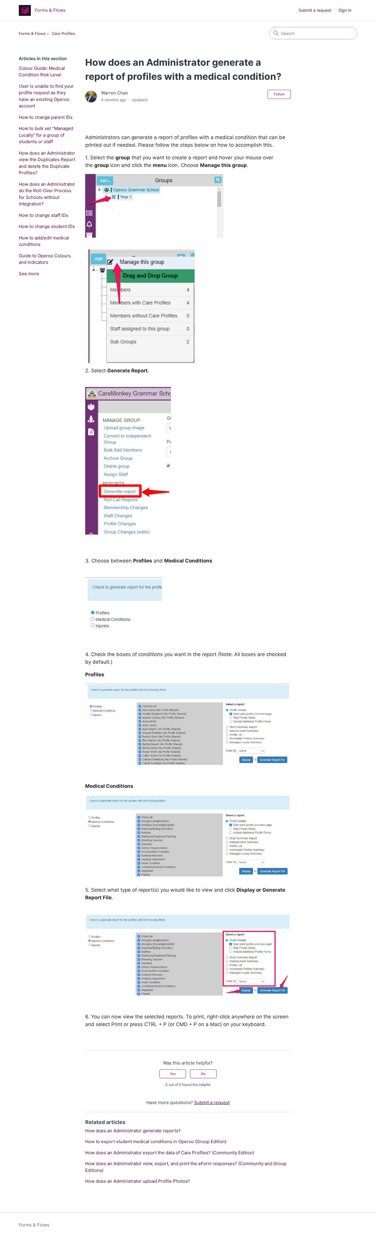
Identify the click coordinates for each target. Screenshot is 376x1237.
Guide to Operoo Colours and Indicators (45, 259)
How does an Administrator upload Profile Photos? (137, 1181)
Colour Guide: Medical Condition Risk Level (42, 71)
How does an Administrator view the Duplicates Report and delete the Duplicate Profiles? (47, 163)
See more (29, 273)
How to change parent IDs (46, 117)
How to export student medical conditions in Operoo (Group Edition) (155, 1141)
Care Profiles (63, 33)
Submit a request (314, 10)
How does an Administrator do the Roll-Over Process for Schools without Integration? (47, 194)
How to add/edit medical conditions (44, 241)
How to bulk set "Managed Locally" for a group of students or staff (46, 135)
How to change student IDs (47, 226)
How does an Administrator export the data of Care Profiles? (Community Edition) (169, 1152)
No (203, 1074)
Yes (173, 1074)
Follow (279, 94)
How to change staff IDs (43, 215)
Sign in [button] (344, 10)
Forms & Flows (32, 33)
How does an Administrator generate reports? (133, 1130)
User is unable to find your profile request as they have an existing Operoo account (46, 96)
